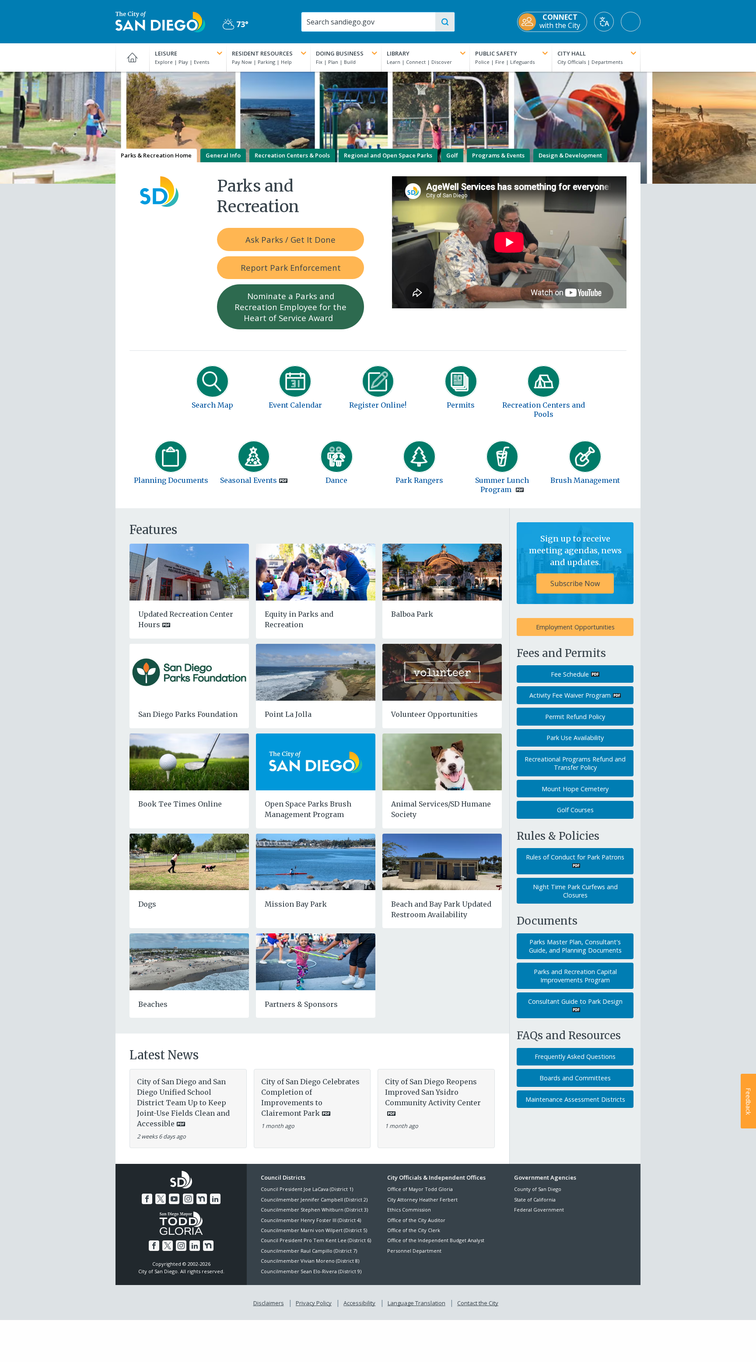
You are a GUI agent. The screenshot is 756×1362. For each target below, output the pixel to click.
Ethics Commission (409, 1209)
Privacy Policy (314, 1303)
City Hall (571, 53)
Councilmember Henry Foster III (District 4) (311, 1220)
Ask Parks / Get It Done (290, 239)
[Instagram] (188, 1199)
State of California (535, 1199)
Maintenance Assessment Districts (575, 1099)
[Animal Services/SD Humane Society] (442, 761)
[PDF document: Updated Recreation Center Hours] (189, 571)
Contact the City (477, 1303)
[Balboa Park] (442, 571)
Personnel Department (414, 1250)
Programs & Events (498, 155)
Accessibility (359, 1303)
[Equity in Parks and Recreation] (315, 571)
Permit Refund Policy (575, 716)
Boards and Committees (575, 1078)
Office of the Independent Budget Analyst (435, 1240)
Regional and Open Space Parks (388, 155)
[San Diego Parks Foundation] (189, 671)
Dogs (147, 904)
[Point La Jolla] (315, 671)
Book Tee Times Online (180, 804)
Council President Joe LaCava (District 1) (307, 1189)
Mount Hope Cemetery (575, 789)
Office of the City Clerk (413, 1230)
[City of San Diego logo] (160, 21)
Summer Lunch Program (502, 485)
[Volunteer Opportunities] (442, 671)
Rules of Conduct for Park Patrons (575, 857)
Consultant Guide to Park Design (575, 1001)
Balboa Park (412, 614)
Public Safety (496, 53)
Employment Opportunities (575, 627)
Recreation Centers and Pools (543, 410)
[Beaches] (189, 961)
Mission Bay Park (296, 904)
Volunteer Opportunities (434, 714)
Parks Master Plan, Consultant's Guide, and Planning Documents (575, 946)
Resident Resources (262, 53)
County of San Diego (537, 1189)
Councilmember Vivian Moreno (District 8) (310, 1260)
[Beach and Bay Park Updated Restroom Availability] (442, 861)
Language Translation (416, 1303)
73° (235, 24)
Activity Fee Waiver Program (570, 695)
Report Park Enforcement (291, 267)
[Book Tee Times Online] (189, 761)
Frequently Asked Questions (575, 1056)
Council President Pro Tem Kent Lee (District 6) (316, 1240)
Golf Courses (575, 810)
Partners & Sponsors (301, 1004)
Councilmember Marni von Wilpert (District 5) (314, 1230)
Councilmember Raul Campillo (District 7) (309, 1250)
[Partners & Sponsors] (315, 961)
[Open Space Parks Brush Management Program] (315, 761)
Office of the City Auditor (416, 1220)
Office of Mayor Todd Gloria (420, 1189)
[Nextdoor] (201, 1199)
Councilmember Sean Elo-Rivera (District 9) (311, 1271)
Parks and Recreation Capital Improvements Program (575, 975)
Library (398, 53)
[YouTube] (174, 1199)
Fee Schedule (570, 674)
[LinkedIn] (215, 1199)
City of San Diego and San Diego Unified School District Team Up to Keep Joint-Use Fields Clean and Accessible (183, 1102)
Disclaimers (268, 1303)
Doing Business (340, 53)
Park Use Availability (575, 737)
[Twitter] (160, 1199)
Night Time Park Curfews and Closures (575, 891)
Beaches (153, 1004)
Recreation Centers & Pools (292, 155)
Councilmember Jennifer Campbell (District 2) (314, 1199)
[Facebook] (147, 1199)
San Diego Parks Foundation (188, 714)
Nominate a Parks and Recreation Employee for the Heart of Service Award (290, 306)
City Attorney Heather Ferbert (422, 1199)
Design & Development (570, 155)
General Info (223, 155)
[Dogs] (189, 861)
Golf (452, 155)
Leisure (166, 53)
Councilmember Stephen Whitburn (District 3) (314, 1209)
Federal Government (539, 1209)
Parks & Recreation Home (156, 155)
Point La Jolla (288, 714)
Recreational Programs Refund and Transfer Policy (575, 763)
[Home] (132, 57)
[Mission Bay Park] (315, 861)
